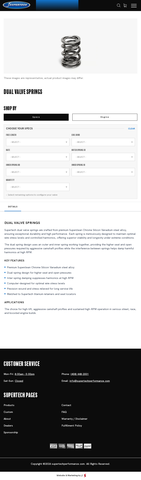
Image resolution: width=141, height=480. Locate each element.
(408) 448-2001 (80, 374)
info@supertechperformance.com (90, 380)
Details (12, 206)
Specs (36, 117)
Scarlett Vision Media (85, 475)
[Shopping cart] (125, 5)
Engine (105, 117)
